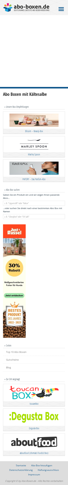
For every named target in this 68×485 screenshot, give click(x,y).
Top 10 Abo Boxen (16, 352)
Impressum (34, 474)
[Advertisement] (34, 51)
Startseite (21, 465)
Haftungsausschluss (48, 470)
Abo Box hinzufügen (41, 465)
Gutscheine (12, 359)
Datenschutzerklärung (21, 470)
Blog (8, 367)
